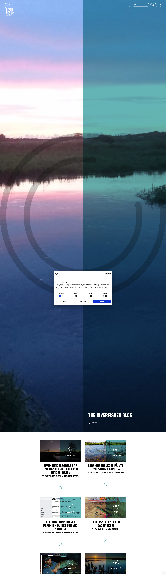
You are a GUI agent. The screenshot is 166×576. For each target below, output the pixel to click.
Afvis (64, 301)
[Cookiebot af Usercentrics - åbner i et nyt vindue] (105, 274)
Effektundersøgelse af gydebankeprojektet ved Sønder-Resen (60, 469)
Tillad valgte (83, 301)
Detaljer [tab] (83, 277)
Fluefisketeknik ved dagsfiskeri (105, 524)
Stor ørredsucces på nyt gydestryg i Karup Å (105, 468)
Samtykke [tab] (63, 277)
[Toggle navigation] (160, 4)
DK (156, 4)
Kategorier (94, 422)
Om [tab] (102, 277)
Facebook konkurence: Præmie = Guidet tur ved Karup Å (60, 526)
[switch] (76, 296)
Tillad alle (102, 301)
